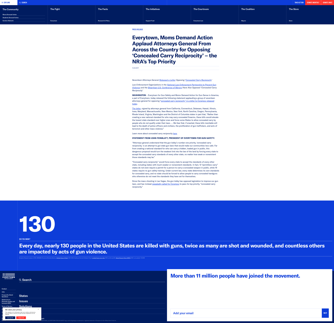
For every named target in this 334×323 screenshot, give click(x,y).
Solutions (25, 306)
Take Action (299, 2)
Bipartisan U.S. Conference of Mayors (165, 87)
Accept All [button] (10, 317)
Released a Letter (167, 80)
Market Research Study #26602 (123, 258)
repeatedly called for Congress (165, 184)
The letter (136, 108)
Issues (23, 301)
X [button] (38, 309)
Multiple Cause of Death (62, 258)
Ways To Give (28, 312)
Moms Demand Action (10, 14)
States (23, 296)
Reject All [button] (21, 317)
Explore (7, 2)
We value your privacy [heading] (13, 310)
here (175, 133)
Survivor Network (8, 20)
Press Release (137, 29)
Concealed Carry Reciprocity (199, 80)
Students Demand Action (10, 17)
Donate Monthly (313, 2)
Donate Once (327, 2)
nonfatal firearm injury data (98, 258)
